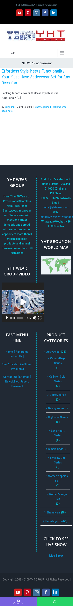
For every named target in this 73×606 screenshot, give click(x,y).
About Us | (17, 356)
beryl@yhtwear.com (47, 4)
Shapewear (54, 512)
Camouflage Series (57, 360)
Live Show (25, 364)
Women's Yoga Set (58, 496)
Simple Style (55, 449)
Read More (7, 110)
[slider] (20, 318)
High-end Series (58, 417)
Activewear (53, 351)
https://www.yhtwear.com (55, 216)
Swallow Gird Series (58, 460)
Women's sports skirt (58, 478)
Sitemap (24, 376)
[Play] (7, 318)
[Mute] (34, 318)
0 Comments (59, 106)
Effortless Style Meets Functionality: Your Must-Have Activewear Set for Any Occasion (36, 76)
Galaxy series (58, 394)
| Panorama (21, 351)
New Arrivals (10, 364)
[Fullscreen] (40, 318)
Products (17, 369)
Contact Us (10, 376)
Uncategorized (43, 106)
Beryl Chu (10, 106)
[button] (23, 302)
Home (9, 351)
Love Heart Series (58, 433)
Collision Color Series (57, 378)
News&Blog (12, 381)
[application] (23, 302)
